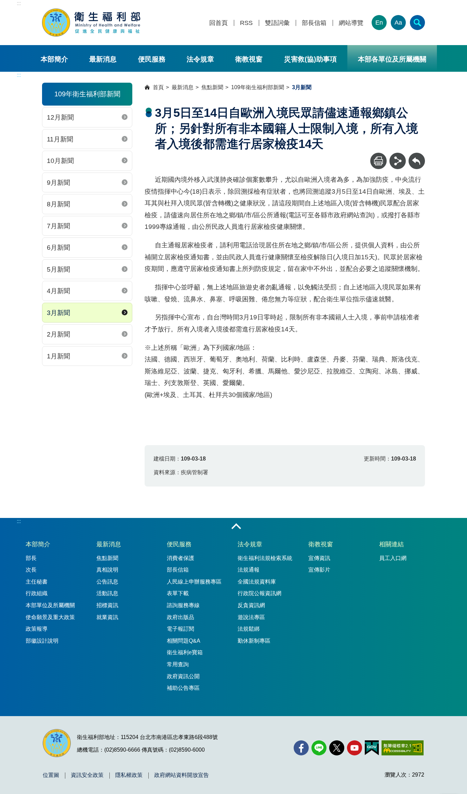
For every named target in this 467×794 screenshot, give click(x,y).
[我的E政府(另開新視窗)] (372, 747)
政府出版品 (180, 617)
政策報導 (37, 629)
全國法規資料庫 (257, 582)
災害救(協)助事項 (310, 59)
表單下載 (178, 593)
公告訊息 (107, 582)
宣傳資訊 (319, 558)
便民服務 (151, 59)
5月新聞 (58, 269)
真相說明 (107, 570)
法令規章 (200, 59)
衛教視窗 (249, 59)
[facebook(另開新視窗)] (301, 747)
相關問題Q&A (183, 641)
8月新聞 (58, 204)
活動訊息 (107, 593)
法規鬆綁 (248, 629)
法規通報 (248, 570)
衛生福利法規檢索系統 (265, 558)
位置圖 (51, 775)
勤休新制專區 (254, 641)
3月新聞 (58, 312)
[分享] (397, 161)
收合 (236, 526)
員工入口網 (392, 558)
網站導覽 (351, 23)
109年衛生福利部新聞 (257, 87)
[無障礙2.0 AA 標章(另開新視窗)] (403, 747)
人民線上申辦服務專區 (194, 582)
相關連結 (391, 544)
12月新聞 (60, 117)
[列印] (378, 161)
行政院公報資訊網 (259, 593)
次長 (31, 570)
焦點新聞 (212, 87)
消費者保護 (180, 558)
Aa (398, 22)
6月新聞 (58, 247)
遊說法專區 (251, 617)
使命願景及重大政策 (50, 617)
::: (19, 3)
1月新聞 (58, 356)
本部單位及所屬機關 (50, 605)
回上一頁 (417, 156)
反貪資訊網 (251, 605)
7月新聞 (58, 226)
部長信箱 (314, 23)
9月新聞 (58, 182)
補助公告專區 (183, 688)
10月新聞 (60, 160)
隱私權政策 (129, 775)
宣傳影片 (319, 570)
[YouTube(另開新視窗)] (354, 747)
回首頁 (218, 23)
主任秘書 (37, 582)
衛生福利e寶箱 (185, 652)
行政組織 (37, 593)
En (379, 22)
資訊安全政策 (87, 775)
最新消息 (103, 59)
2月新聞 (58, 334)
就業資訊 (107, 617)
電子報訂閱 (180, 629)
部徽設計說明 (42, 641)
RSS (246, 23)
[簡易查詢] (417, 22)
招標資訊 (107, 605)
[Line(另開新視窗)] (318, 747)
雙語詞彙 (277, 23)
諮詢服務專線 (183, 605)
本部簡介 (54, 59)
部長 (31, 558)
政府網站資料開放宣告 (181, 775)
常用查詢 (178, 664)
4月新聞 (58, 291)
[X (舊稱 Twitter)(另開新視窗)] (336, 747)
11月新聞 (60, 139)
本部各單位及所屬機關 (392, 59)
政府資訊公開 (183, 676)
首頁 (158, 87)
